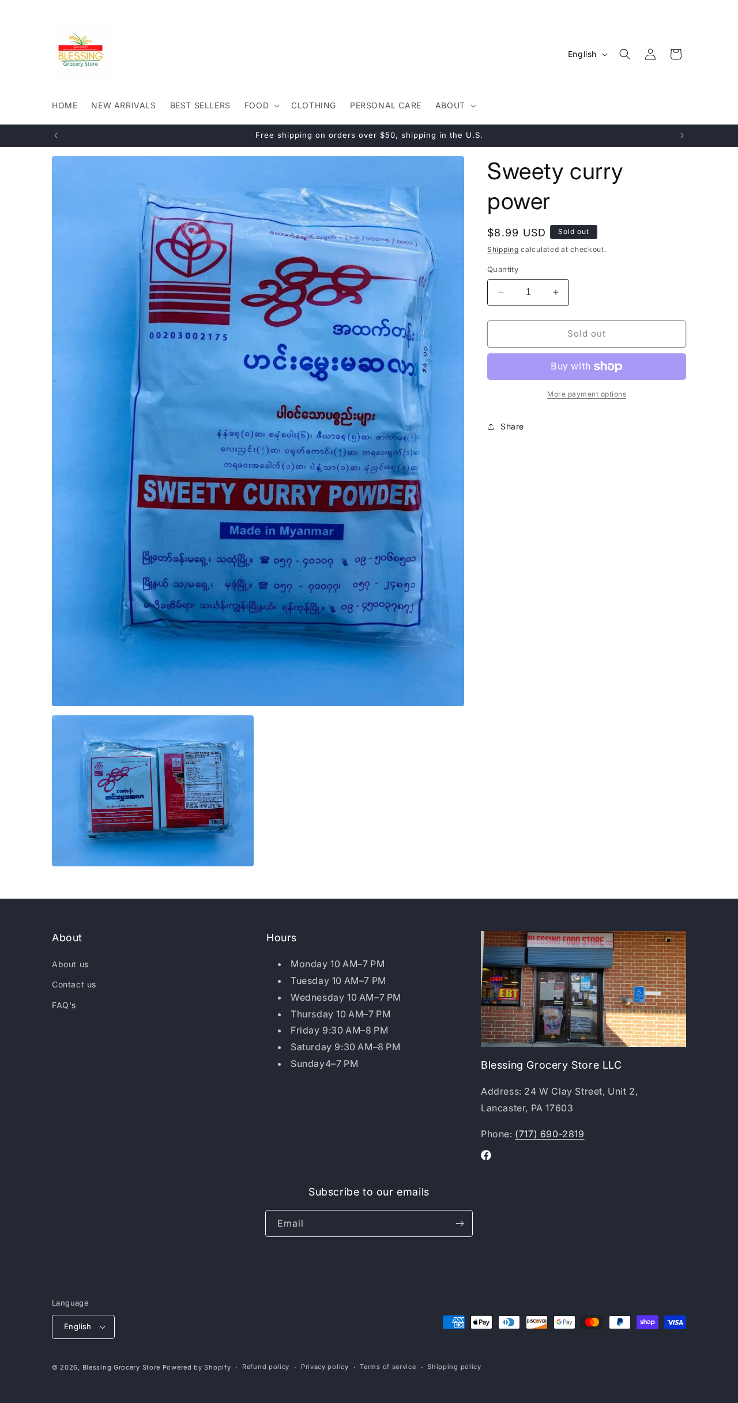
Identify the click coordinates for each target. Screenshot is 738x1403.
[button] (261, 105)
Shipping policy (454, 1367)
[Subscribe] (459, 1223)
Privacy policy (325, 1367)
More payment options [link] (586, 394)
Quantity (502, 269)
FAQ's (64, 1005)
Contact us (74, 985)
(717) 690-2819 (549, 1134)
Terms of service (388, 1367)
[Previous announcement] (56, 135)
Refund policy (265, 1367)
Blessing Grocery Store (121, 1367)
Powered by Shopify (197, 1367)
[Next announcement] (682, 135)
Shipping (503, 249)
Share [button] (512, 426)
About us (70, 964)
